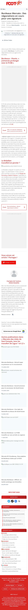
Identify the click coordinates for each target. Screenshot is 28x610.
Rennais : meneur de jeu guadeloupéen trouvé (11, 561)
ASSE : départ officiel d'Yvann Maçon (9, 563)
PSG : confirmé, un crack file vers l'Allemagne (11, 555)
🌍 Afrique (5, 565)
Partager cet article (9, 262)
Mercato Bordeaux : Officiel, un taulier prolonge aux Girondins (11, 481)
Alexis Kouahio (14, 283)
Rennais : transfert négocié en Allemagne (10, 553)
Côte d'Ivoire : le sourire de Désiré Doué (10, 571)
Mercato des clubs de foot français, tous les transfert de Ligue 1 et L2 (13, 514)
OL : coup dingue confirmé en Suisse (9, 534)
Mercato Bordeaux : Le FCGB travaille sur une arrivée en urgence (13, 434)
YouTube (22, 580)
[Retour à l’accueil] (14, 3)
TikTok (17, 580)
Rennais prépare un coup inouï (8, 545)
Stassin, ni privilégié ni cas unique (9, 547)
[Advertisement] (14, 84)
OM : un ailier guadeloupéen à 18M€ (9, 558)
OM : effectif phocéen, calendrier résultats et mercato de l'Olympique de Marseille (12, 521)
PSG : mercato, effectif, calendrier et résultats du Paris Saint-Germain (13, 524)
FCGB (11, 124)
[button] (26, 9)
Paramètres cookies (14, 581)
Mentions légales (10, 585)
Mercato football (17, 578)
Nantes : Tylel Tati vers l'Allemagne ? (9, 550)
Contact (5, 588)
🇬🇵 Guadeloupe (6, 557)
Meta (8, 580)
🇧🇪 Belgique (5, 541)
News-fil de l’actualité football (9, 517)
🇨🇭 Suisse (4, 533)
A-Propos (20, 585)
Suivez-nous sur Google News (12, 331)
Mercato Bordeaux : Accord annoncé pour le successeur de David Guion (13, 387)
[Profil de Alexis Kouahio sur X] (13, 315)
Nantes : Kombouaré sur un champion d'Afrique (11, 569)
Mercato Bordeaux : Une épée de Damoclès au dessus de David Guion (13, 410)
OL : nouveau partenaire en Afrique (9, 566)
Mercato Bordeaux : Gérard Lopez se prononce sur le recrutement (12, 363)
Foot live (10, 578)
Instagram (13, 580)
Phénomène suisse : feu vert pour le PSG (10, 537)
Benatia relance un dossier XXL (8, 542)
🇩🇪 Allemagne (6, 549)
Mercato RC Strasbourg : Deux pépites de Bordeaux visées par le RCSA (13, 457)
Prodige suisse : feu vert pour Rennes (9, 539)
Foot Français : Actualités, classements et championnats (11, 511)
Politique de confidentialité (17, 588)
